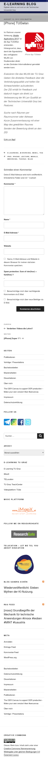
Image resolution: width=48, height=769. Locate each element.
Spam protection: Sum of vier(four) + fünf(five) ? (20, 273)
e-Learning (13, 153)
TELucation (8, 479)
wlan (30, 159)
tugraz (22, 159)
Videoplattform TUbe (12, 489)
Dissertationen (10, 378)
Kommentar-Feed (11, 652)
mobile (34, 156)
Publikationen (9, 357)
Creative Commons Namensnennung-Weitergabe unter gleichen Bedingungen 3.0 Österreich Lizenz (22, 751)
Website (7, 245)
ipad (9, 156)
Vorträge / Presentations (14, 362)
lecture (25, 156)
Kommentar (9, 183)
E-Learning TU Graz (12, 468)
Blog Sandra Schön (16, 582)
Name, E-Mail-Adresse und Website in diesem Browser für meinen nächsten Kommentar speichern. (21, 262)
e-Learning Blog (20, 4)
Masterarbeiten (10, 372)
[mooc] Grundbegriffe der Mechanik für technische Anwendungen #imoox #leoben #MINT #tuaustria (23, 616)
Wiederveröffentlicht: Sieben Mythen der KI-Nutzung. (21, 589)
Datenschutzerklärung (13, 402)
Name (7, 219)
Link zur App (9, 139)
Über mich (8, 383)
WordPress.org (10, 657)
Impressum (8, 397)
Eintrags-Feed (10, 647)
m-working (25, 153)
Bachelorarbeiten (11, 367)
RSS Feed (9, 604)
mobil (35, 153)
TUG (41, 153)
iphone (16, 156)
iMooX (6, 474)
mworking (12, 159)
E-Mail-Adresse (11, 232)
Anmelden (8, 641)
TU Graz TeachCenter (13, 484)
